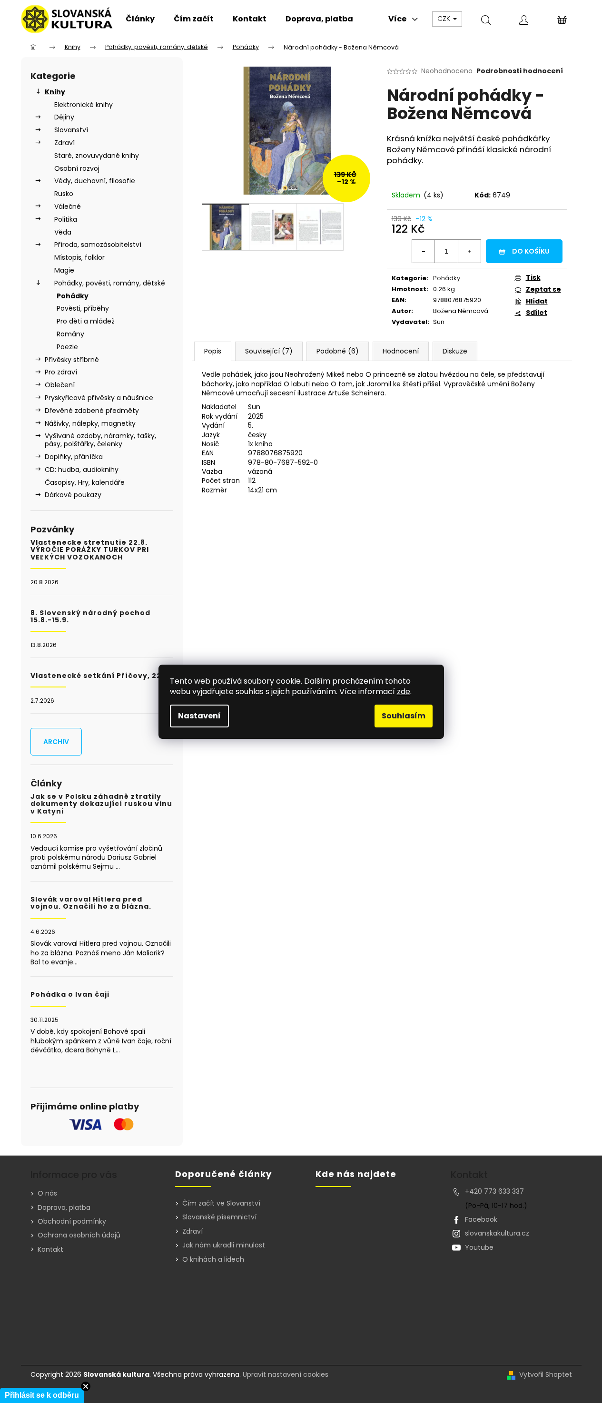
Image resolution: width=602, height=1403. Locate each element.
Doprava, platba (64, 1207)
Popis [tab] (212, 351)
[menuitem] (140, 19)
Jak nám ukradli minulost (223, 1245)
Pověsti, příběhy (83, 308)
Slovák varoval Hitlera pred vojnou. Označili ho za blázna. (90, 903)
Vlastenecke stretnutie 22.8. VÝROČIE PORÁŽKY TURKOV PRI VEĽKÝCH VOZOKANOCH (89, 550)
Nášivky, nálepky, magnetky (90, 423)
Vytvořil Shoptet (545, 1374)
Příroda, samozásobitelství (97, 244)
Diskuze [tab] (455, 351)
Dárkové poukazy (73, 495)
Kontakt (50, 1249)
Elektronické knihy (83, 104)
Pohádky (73, 296)
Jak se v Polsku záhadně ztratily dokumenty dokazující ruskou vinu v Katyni (101, 804)
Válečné (67, 206)
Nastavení (199, 715)
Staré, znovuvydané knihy (96, 155)
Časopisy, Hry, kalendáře (85, 482)
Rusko (63, 193)
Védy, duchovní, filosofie (94, 181)
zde (403, 691)
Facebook (481, 1219)
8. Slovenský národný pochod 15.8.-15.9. (90, 616)
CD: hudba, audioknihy (81, 469)
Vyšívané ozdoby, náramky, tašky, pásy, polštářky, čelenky (100, 440)
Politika (65, 219)
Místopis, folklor (79, 257)
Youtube (479, 1247)
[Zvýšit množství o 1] (469, 251)
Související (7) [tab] (269, 351)
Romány (70, 334)
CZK (444, 18)
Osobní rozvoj (76, 168)
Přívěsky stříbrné (72, 359)
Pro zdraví (61, 372)
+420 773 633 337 (494, 1191)
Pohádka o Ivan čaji (69, 994)
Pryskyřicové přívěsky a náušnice (99, 397)
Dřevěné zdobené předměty (92, 410)
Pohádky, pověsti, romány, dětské (109, 283)
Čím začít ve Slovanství (221, 1203)
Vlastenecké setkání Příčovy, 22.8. (100, 675)
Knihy (55, 92)
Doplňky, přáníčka (74, 456)
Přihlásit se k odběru (42, 1395)
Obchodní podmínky (72, 1221)
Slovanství (71, 130)
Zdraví (64, 142)
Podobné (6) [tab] (337, 351)
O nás (47, 1193)
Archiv (56, 741)
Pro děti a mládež (86, 321)
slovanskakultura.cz (497, 1233)
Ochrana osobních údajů (79, 1235)
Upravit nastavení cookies (285, 1374)
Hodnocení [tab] (401, 351)
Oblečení (60, 385)
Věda (62, 232)
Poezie (67, 347)
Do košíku (531, 251)
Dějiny (64, 117)
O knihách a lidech (213, 1259)
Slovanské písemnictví (219, 1217)
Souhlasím (403, 715)
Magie (64, 270)
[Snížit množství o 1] (423, 251)
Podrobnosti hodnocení (519, 71)
